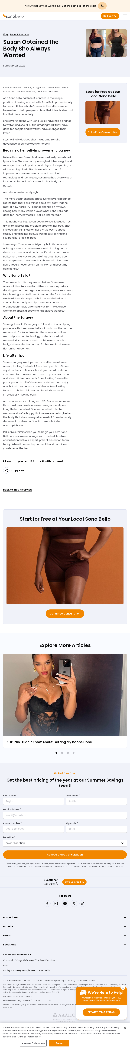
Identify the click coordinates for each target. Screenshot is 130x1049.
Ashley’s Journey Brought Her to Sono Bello (26, 970)
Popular (8, 926)
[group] (65, 701)
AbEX (6, 965)
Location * (9, 837)
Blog (5, 34)
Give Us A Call (73, 882)
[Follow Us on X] (74, 903)
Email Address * (12, 809)
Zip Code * (72, 823)
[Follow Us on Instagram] (56, 903)
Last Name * (73, 795)
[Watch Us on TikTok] (82, 903)
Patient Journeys (19, 34)
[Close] (124, 1027)
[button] (56, 753)
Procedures (10, 917)
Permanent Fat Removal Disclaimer (18, 996)
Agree (59, 1043)
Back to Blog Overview (17, 489)
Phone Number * (12, 823)
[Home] (13, 16)
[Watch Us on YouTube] (65, 903)
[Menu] (125, 16)
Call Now (108, 16)
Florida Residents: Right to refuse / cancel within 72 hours (27, 1000)
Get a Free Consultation (103, 132)
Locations (9, 944)
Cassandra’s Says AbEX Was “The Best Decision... (29, 960)
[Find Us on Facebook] (47, 903)
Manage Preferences (33, 1043)
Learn (6, 935)
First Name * (10, 795)
